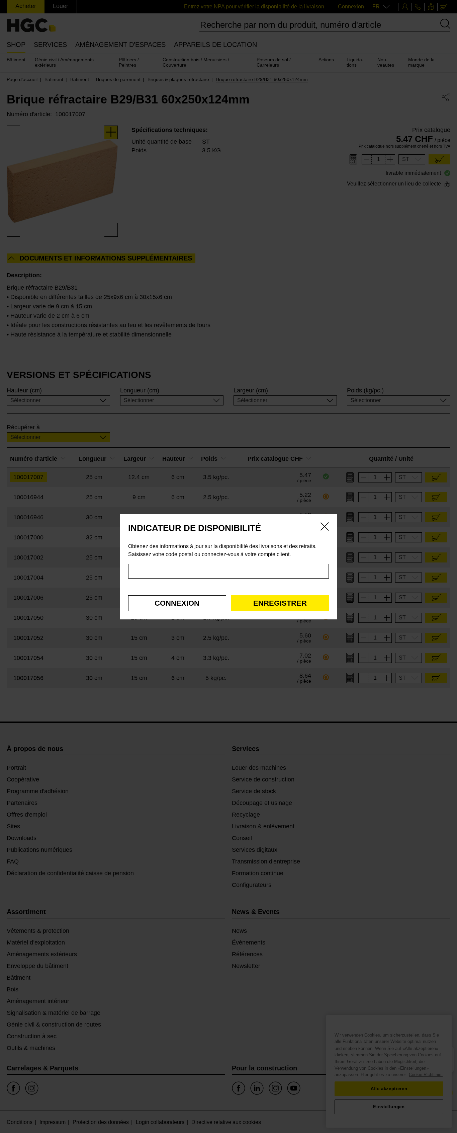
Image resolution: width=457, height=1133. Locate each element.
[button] (177, 603)
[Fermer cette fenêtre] (325, 527)
